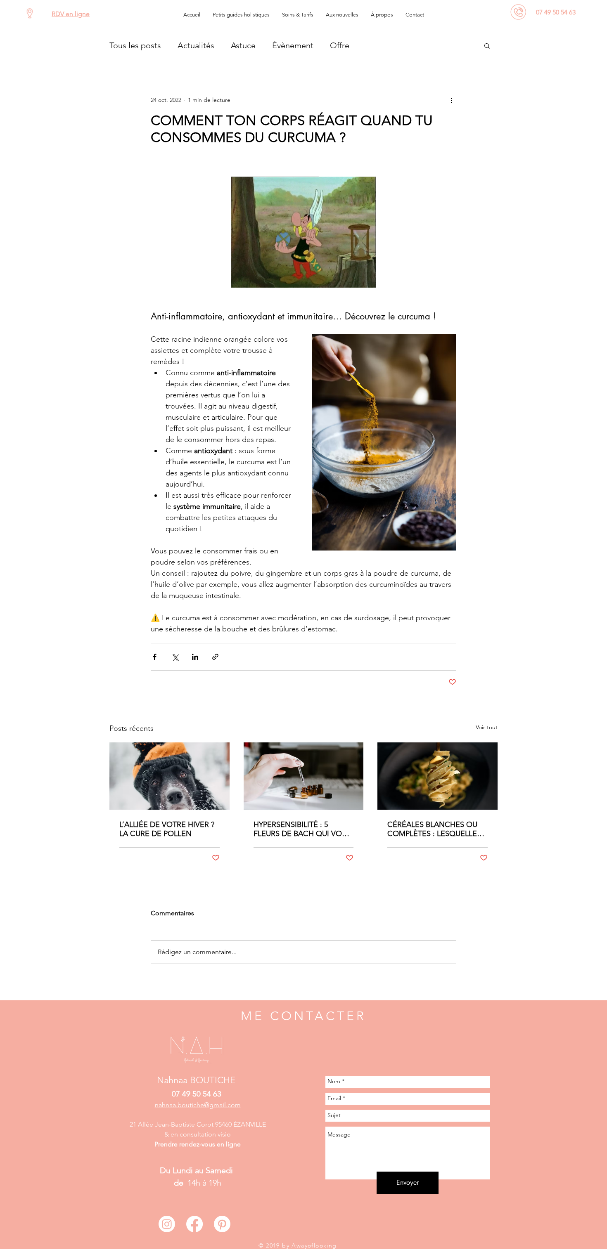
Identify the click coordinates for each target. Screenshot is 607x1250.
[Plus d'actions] (451, 100)
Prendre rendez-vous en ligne (197, 1144)
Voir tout (487, 727)
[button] (241, 15)
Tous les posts (135, 45)
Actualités (196, 45)
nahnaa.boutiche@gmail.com (198, 1105)
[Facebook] (194, 1224)
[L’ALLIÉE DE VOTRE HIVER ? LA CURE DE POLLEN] (169, 776)
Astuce (243, 45)
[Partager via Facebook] (155, 657)
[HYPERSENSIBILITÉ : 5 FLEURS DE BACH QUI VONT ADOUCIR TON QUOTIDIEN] (304, 776)
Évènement (292, 45)
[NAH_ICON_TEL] (518, 12)
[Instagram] (167, 1224)
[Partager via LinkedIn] (195, 657)
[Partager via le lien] (215, 657)
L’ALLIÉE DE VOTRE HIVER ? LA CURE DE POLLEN (166, 829)
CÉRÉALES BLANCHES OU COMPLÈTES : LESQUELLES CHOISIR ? (434, 829)
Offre (339, 45)
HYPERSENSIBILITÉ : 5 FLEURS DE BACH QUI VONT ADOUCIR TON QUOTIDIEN (303, 829)
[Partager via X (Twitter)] (175, 657)
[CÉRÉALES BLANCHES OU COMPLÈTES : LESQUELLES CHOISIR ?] (437, 776)
